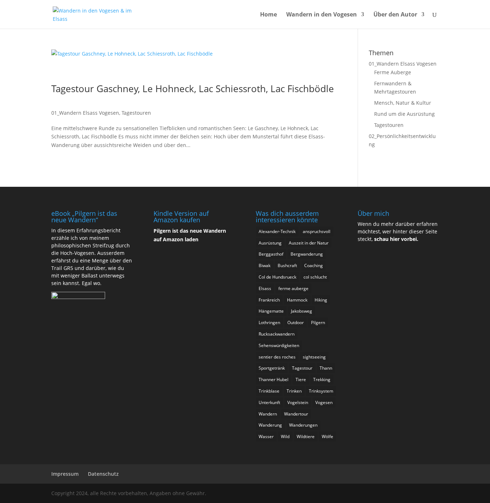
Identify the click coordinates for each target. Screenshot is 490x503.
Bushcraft (287, 265)
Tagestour (302, 368)
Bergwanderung (307, 254)
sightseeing (314, 357)
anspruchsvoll (316, 231)
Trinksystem (321, 391)
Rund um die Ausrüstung (404, 113)
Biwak (264, 265)
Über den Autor (395, 15)
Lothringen (269, 322)
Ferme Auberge (392, 72)
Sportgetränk (272, 368)
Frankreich (269, 300)
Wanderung (270, 425)
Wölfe (327, 436)
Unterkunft (269, 402)
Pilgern (318, 322)
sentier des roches (277, 357)
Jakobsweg (301, 311)
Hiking (321, 300)
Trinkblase (269, 391)
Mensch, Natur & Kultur (402, 102)
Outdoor (295, 322)
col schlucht (315, 277)
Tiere (301, 379)
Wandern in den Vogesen (321, 15)
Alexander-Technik (277, 231)
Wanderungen (303, 425)
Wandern (268, 414)
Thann (326, 368)
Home (268, 15)
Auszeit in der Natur (309, 243)
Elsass (265, 288)
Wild (285, 436)
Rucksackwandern (277, 334)
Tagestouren (136, 112)
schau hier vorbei (395, 239)
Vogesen (324, 402)
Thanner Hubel (273, 379)
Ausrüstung (270, 243)
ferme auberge (293, 288)
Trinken (294, 391)
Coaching (313, 265)
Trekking (321, 379)
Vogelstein (297, 402)
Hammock (297, 300)
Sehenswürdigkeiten (279, 345)
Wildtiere (306, 436)
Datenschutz (103, 473)
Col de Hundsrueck (277, 277)
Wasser (266, 436)
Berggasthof (271, 254)
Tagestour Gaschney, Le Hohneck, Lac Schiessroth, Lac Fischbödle (192, 88)
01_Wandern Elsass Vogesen (85, 112)
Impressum (65, 473)
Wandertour (296, 414)
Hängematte (271, 311)
